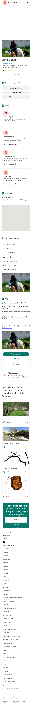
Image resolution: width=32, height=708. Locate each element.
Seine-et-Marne (8, 675)
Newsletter (6, 535)
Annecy (5, 573)
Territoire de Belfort (9, 657)
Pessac (5, 566)
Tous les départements (10, 689)
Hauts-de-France (8, 619)
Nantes (5, 552)
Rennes (5, 569)
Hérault (5, 671)
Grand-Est (6, 622)
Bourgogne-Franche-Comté (12, 636)
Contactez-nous (7, 328)
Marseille (6, 587)
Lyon (4, 583)
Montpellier (6, 590)
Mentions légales (5, 702)
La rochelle (6, 548)
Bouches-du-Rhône (9, 647)
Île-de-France (7, 615)
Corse (5, 626)
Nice (4, 576)
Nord (4, 664)
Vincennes (6, 559)
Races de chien (8, 533)
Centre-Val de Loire (9, 629)
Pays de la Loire (8, 601)
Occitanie (6, 605)
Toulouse (6, 580)
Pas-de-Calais (7, 678)
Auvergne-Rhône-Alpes (10, 640)
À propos (6, 538)
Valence (5, 555)
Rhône (5, 661)
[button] (27, 3)
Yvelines (6, 668)
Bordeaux (6, 562)
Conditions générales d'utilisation (19, 702)
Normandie (6, 612)
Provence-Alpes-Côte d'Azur (12, 597)
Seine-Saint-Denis (9, 682)
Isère (4, 654)
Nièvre (5, 650)
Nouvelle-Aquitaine (9, 608)
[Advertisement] (16, 22)
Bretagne (6, 633)
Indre (4, 685)
